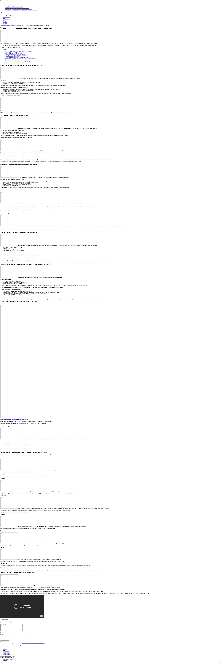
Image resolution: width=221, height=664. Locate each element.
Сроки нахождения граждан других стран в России (15, 54)
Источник (2, 47)
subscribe (25, 638)
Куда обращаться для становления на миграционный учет (16, 57)
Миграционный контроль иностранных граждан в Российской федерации (19, 61)
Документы (5, 22)
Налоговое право (6, 653)
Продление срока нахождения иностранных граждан (15, 60)
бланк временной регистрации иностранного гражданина (16, 419)
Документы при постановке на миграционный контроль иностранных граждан (20, 58)
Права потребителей (7, 654)
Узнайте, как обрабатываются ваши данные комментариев (33, 643)
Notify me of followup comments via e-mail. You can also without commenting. (19, 638)
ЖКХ (4, 20)
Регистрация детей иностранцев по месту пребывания (15, 62)
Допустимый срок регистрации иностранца (13, 53)
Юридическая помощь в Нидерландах (12, 4)
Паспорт (4, 21)
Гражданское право (6, 17)
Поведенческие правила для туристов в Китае (14, 7)
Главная (4, 2)
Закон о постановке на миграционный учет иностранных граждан (18, 51)
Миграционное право (7, 3)
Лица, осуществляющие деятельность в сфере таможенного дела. (18, 6)
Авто (4, 18)
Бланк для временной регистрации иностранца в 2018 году (16, 59)
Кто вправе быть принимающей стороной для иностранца (16, 55)
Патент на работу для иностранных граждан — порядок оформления (18, 9)
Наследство (5, 23)
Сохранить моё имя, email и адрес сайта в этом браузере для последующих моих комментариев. (20, 636)
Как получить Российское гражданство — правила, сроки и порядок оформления (21, 10)
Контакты (5, 660)
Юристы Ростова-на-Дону (8, 659)
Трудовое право (6, 19)
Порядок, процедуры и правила (11, 52)
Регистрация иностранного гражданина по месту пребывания (17, 8)
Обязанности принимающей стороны (12, 56)
